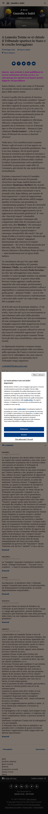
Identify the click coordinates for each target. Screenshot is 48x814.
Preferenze (24, 429)
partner (32, 411)
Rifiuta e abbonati (38, 375)
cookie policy (28, 400)
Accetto (24, 435)
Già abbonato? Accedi (24, 439)
